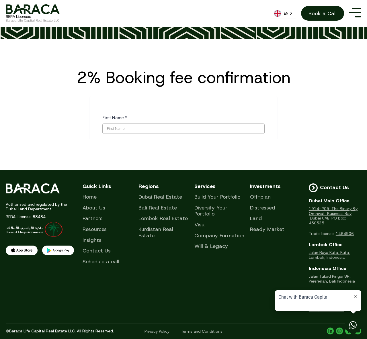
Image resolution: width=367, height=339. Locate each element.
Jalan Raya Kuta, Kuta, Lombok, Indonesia (329, 255)
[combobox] (283, 13)
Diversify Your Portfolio (210, 211)
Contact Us (97, 251)
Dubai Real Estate (160, 197)
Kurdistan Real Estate (155, 232)
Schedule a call (101, 262)
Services (205, 186)
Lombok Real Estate (163, 218)
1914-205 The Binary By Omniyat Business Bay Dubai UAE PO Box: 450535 (333, 216)
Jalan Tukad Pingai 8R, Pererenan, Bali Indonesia (332, 279)
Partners (93, 218)
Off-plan (260, 197)
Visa (199, 225)
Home (90, 197)
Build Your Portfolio (217, 197)
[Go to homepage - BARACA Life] (33, 13)
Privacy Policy (157, 331)
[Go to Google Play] (58, 250)
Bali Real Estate (157, 208)
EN (286, 13)
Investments (265, 186)
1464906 (345, 233)
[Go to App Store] (22, 250)
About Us (94, 208)
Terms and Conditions (201, 331)
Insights (92, 240)
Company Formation (219, 236)
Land (256, 218)
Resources (95, 229)
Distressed (262, 208)
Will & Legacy (211, 246)
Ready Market (267, 229)
